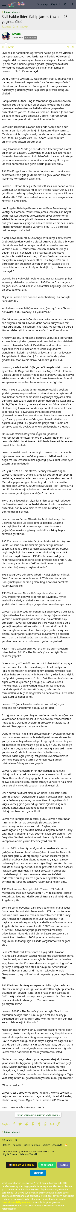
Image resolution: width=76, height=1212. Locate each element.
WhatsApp (47, 1165)
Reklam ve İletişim (21, 1165)
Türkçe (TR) (11, 1140)
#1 (73, 46)
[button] (4, 4)
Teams (64, 1165)
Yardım (46, 1144)
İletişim (6, 1144)
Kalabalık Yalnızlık (28, 1154)
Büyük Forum (9, 1154)
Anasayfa (57, 1144)
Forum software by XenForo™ (28, 1151)
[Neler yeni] (65, 4)
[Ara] (72, 4)
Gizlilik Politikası (32, 1144)
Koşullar (17, 1144)
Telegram (38, 1172)
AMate (7, 26)
